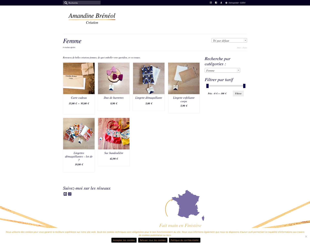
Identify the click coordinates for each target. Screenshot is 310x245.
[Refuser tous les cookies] (306, 236)
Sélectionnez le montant (79, 110)
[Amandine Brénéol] (92, 18)
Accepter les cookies (124, 240)
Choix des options (113, 108)
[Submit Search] (65, 3)
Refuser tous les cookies (153, 240)
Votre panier (236, 3)
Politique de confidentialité (185, 240)
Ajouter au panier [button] (183, 110)
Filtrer (238, 93)
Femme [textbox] (210, 70)
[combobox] (229, 40)
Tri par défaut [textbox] (221, 40)
